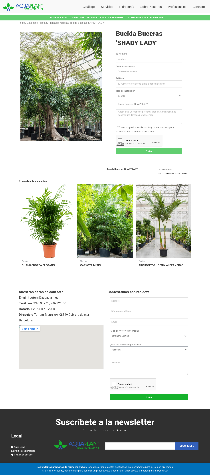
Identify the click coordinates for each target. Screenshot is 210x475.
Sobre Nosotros (151, 6)
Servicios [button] (107, 6)
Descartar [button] (162, 470)
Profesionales (177, 6)
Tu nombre (121, 53)
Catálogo (89, 6)
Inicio (22, 23)
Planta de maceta (58, 23)
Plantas (42, 23)
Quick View (47, 255)
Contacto (198, 6)
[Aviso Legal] (29, 447)
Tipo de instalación (125, 90)
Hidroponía (126, 6)
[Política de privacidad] (29, 451)
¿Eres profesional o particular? (125, 344)
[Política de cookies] (29, 455)
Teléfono (120, 78)
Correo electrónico (125, 66)
